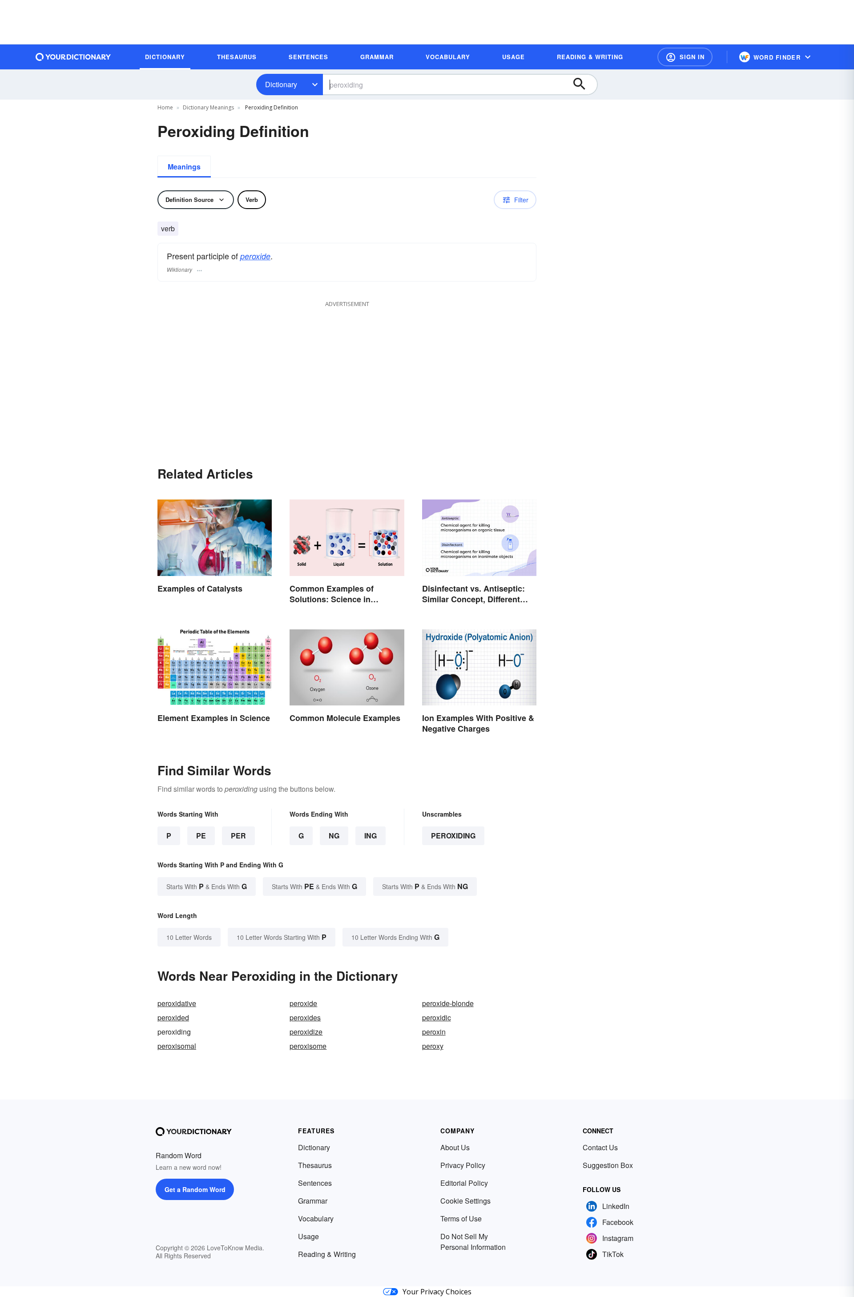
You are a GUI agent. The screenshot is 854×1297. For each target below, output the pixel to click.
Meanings (184, 166)
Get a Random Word (195, 1189)
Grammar (312, 1201)
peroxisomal (176, 1046)
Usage (308, 1236)
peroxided (173, 1017)
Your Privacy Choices (437, 1292)
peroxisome (308, 1046)
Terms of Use (461, 1218)
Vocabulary (316, 1218)
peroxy (432, 1046)
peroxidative (176, 1003)
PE (201, 835)
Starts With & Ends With (206, 886)
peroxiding (453, 835)
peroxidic (436, 1017)
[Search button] (583, 84)
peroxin (434, 1032)
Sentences (315, 1183)
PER (238, 835)
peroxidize (306, 1032)
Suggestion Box (608, 1165)
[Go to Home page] (73, 57)
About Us (455, 1147)
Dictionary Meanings (208, 107)
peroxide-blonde (448, 1003)
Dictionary (281, 84)
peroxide (255, 256)
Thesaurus (315, 1165)
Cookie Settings (465, 1201)
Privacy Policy (462, 1165)
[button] (685, 57)
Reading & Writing (327, 1254)
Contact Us (600, 1147)
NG (334, 835)
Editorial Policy (464, 1183)
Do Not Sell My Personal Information (473, 1241)
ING (370, 835)
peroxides (305, 1017)
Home (165, 107)
